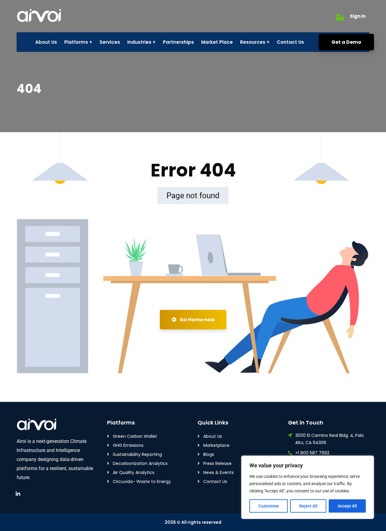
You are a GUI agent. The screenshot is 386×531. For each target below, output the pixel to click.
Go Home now (197, 319)
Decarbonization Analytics (140, 463)
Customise (268, 506)
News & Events (218, 472)
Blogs (208, 454)
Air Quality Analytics (133, 472)
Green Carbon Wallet (135, 436)
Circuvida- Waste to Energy (142, 482)
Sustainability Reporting (137, 454)
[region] (307, 487)
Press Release (217, 463)
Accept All (347, 506)
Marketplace (216, 445)
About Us (212, 436)
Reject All (308, 506)
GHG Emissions (128, 445)
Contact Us (215, 482)
